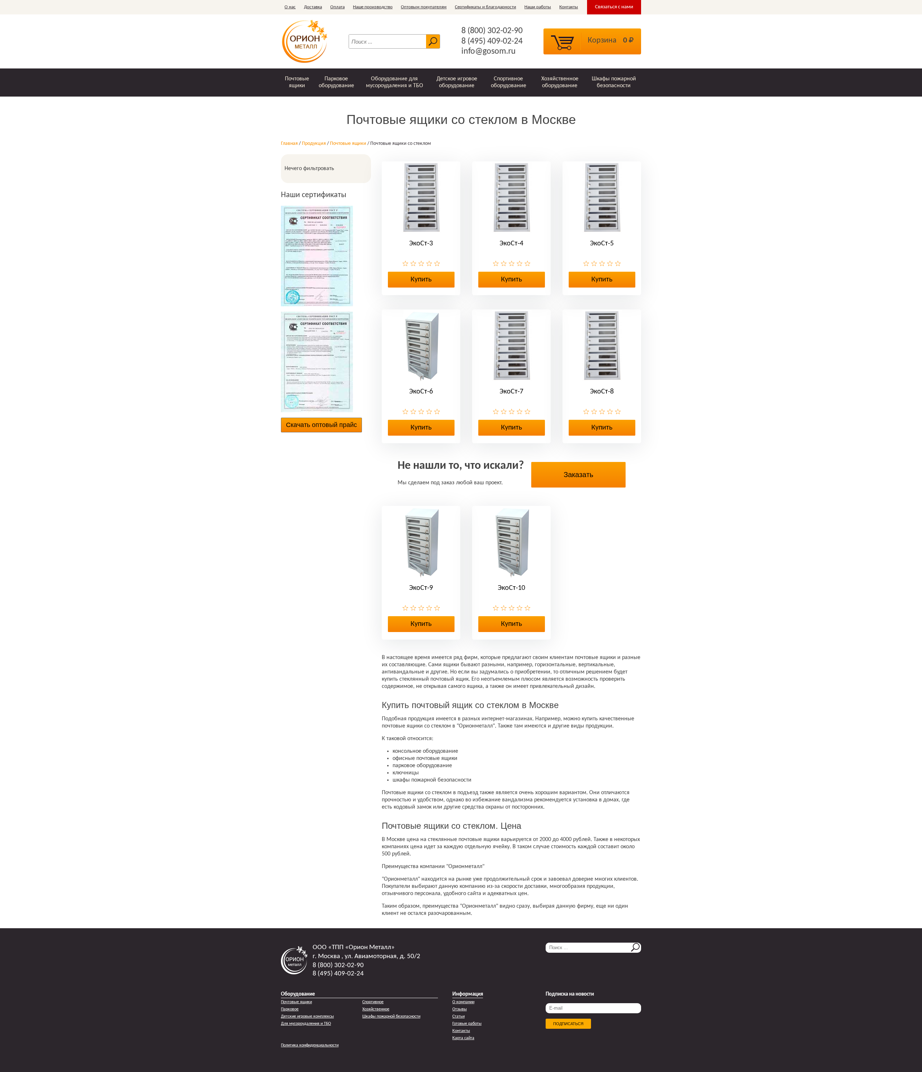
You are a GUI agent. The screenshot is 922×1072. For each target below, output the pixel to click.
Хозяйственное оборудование (559, 82)
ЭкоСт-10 (511, 588)
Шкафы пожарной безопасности (614, 82)
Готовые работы (467, 1024)
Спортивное (373, 1002)
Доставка (313, 7)
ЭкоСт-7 (511, 391)
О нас (290, 7)
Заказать (578, 475)
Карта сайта (463, 1038)
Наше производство (373, 7)
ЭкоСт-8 (602, 391)
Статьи (458, 1016)
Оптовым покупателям (424, 7)
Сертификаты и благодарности (485, 7)
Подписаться (568, 1024)
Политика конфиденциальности (310, 1045)
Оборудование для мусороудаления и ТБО (394, 82)
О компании (463, 1002)
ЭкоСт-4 (511, 243)
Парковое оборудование (336, 82)
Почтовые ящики (297, 82)
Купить (421, 279)
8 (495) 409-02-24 (492, 41)
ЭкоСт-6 (421, 391)
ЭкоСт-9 (421, 588)
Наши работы (537, 7)
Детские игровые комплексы (307, 1016)
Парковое (290, 1009)
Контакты (568, 7)
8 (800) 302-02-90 (492, 31)
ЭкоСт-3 (421, 243)
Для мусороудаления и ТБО (306, 1024)
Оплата (337, 7)
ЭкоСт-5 (602, 243)
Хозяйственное (375, 1009)
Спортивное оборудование (508, 82)
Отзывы (459, 1009)
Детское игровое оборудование (457, 82)
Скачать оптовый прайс (321, 424)
